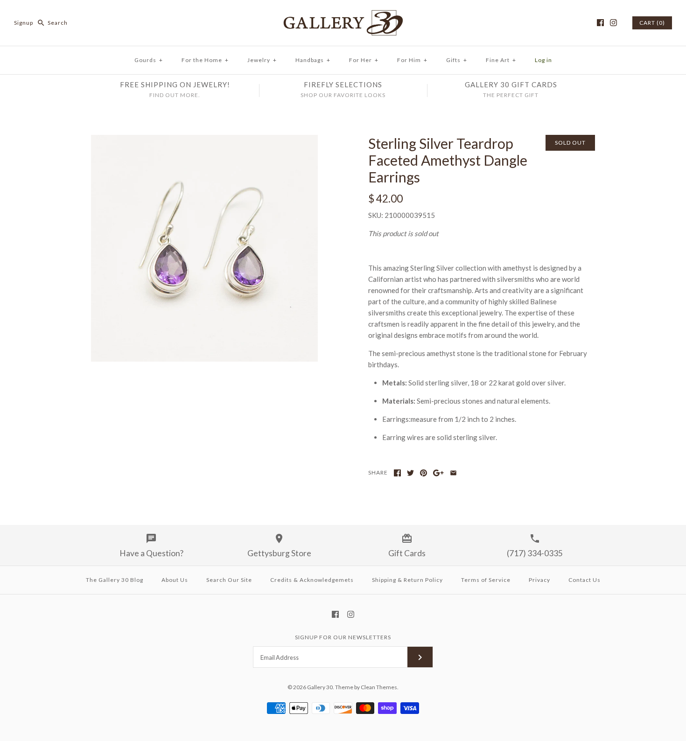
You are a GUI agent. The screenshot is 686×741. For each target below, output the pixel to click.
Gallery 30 (320, 687)
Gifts (456, 59)
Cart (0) (652, 22)
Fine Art (501, 59)
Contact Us (584, 579)
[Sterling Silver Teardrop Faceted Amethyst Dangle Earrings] (204, 140)
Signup (23, 22)
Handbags (312, 59)
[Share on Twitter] (410, 472)
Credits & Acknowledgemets (312, 579)
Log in (543, 59)
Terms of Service (486, 579)
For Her (363, 59)
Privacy (539, 579)
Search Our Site (229, 579)
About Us (174, 579)
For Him (412, 59)
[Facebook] (600, 22)
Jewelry (262, 59)
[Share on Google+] (438, 472)
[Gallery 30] (343, 15)
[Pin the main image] (423, 472)
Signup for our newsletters (343, 637)
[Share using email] (453, 472)
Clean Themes (379, 687)
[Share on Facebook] (397, 472)
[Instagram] (613, 22)
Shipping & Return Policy (407, 579)
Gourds (148, 59)
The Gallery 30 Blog (114, 579)
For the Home (205, 59)
